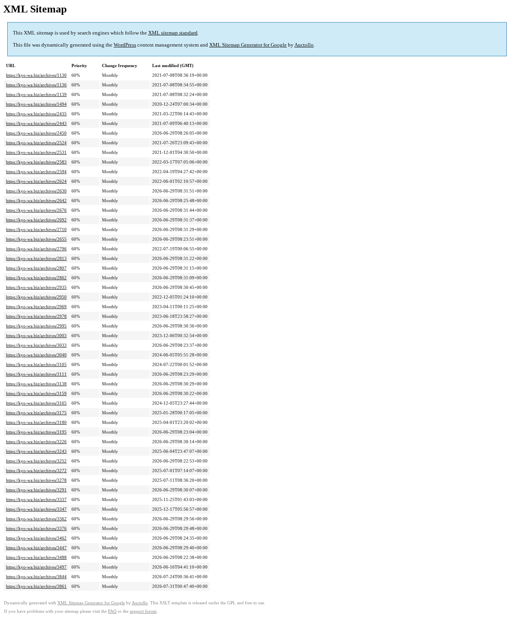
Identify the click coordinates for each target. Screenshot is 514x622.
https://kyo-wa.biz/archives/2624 (36, 181)
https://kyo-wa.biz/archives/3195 (36, 432)
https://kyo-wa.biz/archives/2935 (36, 287)
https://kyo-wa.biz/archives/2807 (36, 268)
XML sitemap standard (173, 33)
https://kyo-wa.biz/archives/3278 (36, 480)
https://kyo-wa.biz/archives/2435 (36, 113)
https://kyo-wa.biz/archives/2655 (36, 239)
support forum (143, 611)
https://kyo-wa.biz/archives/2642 (36, 200)
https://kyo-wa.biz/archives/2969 (36, 306)
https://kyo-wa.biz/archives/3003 (36, 335)
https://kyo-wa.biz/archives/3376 (36, 528)
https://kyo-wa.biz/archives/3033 (36, 345)
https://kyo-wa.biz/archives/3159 (36, 393)
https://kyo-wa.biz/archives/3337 (36, 499)
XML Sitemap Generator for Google (248, 45)
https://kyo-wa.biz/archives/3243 (36, 451)
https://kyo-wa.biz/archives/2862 (36, 277)
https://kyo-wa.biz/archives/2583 (36, 162)
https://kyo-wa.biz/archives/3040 (36, 354)
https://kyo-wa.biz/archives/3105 (36, 364)
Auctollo (304, 45)
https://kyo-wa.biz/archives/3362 (36, 518)
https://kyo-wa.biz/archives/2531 (36, 152)
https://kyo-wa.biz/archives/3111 (36, 374)
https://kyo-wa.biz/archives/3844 (36, 576)
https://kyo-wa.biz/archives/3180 (36, 422)
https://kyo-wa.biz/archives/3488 (36, 557)
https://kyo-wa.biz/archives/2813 (36, 258)
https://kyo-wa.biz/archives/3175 (36, 412)
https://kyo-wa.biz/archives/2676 (36, 210)
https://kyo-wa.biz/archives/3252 (36, 460)
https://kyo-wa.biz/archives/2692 (36, 219)
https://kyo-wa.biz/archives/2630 (36, 190)
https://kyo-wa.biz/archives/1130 (36, 75)
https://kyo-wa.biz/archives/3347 (36, 509)
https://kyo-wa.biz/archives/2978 (36, 316)
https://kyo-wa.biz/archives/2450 (36, 133)
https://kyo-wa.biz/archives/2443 (36, 123)
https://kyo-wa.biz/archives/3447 (36, 547)
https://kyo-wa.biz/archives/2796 (36, 248)
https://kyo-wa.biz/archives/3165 (36, 403)
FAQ (112, 611)
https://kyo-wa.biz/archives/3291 (36, 489)
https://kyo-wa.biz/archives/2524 (36, 142)
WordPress (125, 45)
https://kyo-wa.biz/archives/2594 (36, 171)
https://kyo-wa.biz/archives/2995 (36, 325)
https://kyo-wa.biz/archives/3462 (36, 538)
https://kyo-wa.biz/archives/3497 (36, 567)
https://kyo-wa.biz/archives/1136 (36, 84)
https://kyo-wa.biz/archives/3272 (36, 470)
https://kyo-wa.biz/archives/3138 (36, 383)
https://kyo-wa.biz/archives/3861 (36, 586)
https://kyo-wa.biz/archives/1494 (36, 104)
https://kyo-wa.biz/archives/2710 (36, 229)
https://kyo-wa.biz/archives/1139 (36, 94)
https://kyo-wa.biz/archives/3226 (36, 441)
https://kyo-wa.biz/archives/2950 (36, 297)
